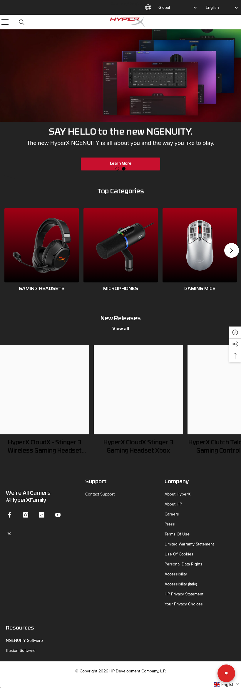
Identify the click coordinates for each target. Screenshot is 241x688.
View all (120, 328)
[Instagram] (25, 515)
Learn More (120, 163)
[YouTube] (58, 515)
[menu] (5, 22)
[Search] (21, 22)
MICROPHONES (120, 289)
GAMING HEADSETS (42, 289)
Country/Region (127, 3)
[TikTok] (41, 515)
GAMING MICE (199, 289)
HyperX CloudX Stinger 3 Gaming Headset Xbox (138, 447)
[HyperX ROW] (41, 245)
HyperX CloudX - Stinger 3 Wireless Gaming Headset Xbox (45, 447)
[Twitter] (9, 534)
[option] (120, 104)
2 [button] (123, 168)
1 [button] (117, 168)
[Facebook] (9, 515)
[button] (231, 250)
